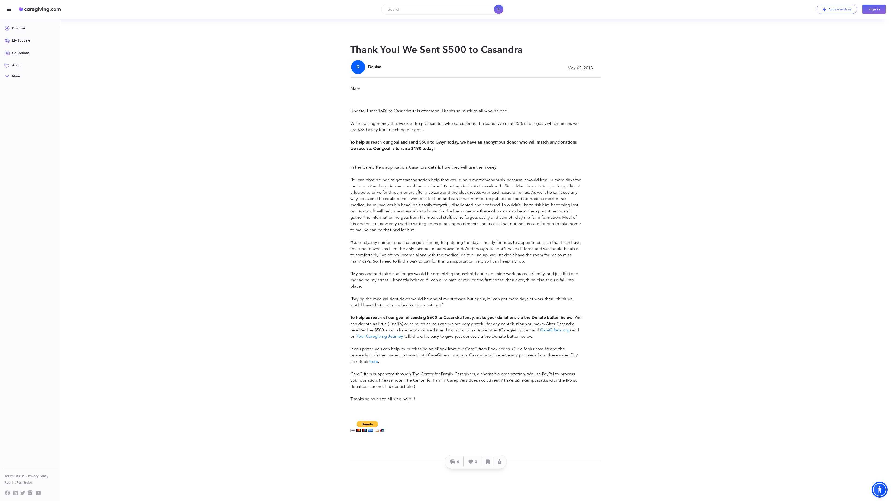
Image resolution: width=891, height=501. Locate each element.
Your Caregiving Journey (379, 336)
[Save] (488, 461)
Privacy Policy (38, 476)
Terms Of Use (15, 476)
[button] (879, 489)
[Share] (499, 461)
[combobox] (442, 9)
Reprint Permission (19, 482)
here (373, 361)
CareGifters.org (554, 330)
